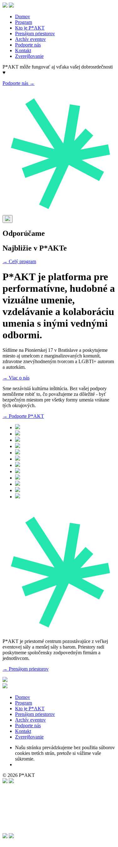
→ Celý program (19, 261)
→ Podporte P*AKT (23, 416)
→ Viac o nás (16, 377)
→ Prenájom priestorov (26, 669)
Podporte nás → (19, 83)
